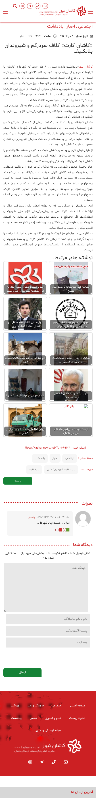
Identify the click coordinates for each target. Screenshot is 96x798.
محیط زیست (77, 718)
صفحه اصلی (77, 706)
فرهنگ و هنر (35, 706)
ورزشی (15, 706)
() (64, 530)
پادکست (16, 718)
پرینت (18, 481)
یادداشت (40, 458)
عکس (33, 718)
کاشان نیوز (86, 67)
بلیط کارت (34, 469)
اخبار (55, 458)
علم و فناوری (53, 718)
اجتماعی (69, 458)
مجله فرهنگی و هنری (48, 730)
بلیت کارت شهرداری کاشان (61, 469)
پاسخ (31, 517)
